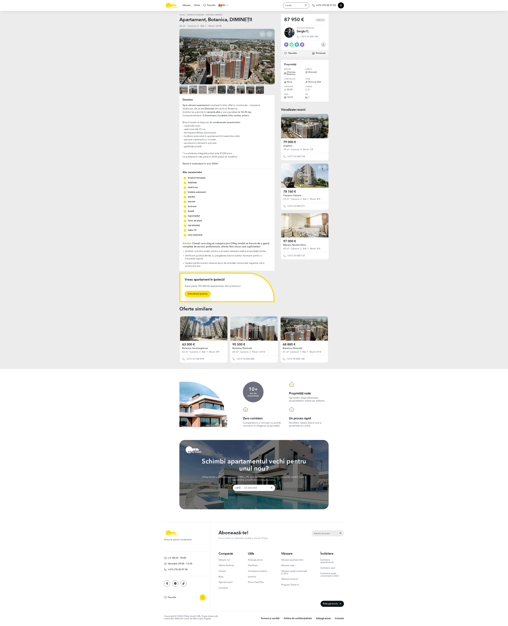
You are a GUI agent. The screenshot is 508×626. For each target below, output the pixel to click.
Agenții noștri (225, 582)
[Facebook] (167, 583)
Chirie (197, 5)
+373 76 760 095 (195, 359)
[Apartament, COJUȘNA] (304, 176)
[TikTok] (183, 583)
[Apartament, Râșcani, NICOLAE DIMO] (304, 225)
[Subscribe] (340, 533)
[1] (300, 136)
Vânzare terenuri (289, 579)
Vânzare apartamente (292, 560)
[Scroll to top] (203, 597)
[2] (302, 136)
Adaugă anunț (255, 560)
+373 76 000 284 (245, 359)
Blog (221, 577)
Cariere (222, 571)
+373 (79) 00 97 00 (326, 5)
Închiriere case (327, 568)
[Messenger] (302, 44)
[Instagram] (175, 583)
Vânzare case (288, 565)
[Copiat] (262, 34)
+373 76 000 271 (296, 206)
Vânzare (187, 5)
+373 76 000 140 (309, 37)
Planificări (253, 565)
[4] (307, 136)
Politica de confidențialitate (298, 618)
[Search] (305, 6)
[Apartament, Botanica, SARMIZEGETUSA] (203, 328)
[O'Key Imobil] (171, 5)
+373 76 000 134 (296, 156)
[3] (304, 136)
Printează (320, 53)
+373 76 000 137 (296, 256)
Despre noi (224, 560)
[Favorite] (269, 34)
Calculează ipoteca (197, 294)
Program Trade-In (290, 585)
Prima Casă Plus (256, 582)
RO (223, 5)
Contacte (223, 588)
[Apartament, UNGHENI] (304, 126)
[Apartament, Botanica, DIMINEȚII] (254, 328)
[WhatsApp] (291, 44)
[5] (309, 136)
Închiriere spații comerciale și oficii (329, 574)
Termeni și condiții (270, 618)
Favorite (211, 5)
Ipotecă (252, 577)
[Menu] (341, 5)
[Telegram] (297, 44)
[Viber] (286, 44)
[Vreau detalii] (271, 488)
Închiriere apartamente (327, 561)
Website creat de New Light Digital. (193, 619)
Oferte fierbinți (226, 565)
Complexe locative (257, 571)
